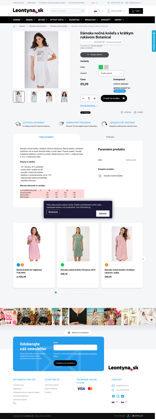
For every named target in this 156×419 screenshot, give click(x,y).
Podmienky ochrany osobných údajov (52, 3)
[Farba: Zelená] (62, 265)
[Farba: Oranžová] (22, 265)
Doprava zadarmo (51, 389)
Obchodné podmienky (76, 3)
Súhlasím (103, 213)
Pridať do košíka (111, 98)
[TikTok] (122, 396)
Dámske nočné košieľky (113, 176)
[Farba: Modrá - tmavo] (18, 265)
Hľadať (82, 11)
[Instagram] (118, 396)
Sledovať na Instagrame (80, 333)
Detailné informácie (87, 106)
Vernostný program (20, 399)
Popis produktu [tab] (46, 137)
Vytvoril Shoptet (119, 416)
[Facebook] (113, 396)
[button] (55, 292)
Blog (14, 403)
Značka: (86, 48)
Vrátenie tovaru (18, 3)
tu (89, 207)
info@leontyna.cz (122, 385)
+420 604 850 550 (122, 390)
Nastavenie (53, 212)
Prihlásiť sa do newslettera (65, 363)
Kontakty (48, 392)
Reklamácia (31, 3)
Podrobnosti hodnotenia (113, 42)
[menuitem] (18, 19)
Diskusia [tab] (110, 137)
